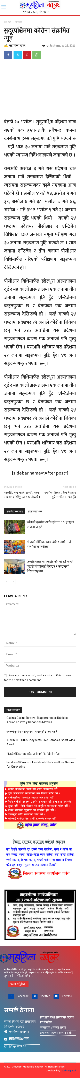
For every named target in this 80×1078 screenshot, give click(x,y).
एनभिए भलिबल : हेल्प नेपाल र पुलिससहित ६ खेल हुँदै (60, 495)
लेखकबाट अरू (35, 511)
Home (7, 22)
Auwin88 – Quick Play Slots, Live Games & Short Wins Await (41, 742)
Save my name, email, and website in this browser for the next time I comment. (38, 678)
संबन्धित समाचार (15, 511)
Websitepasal (69, 1071)
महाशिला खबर (17, 46)
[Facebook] (8, 55)
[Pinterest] (27, 55)
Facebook (23, 996)
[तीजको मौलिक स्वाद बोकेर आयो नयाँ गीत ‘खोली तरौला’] (14, 547)
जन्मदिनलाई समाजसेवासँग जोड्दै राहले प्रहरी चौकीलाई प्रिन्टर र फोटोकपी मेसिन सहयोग (50, 566)
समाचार (18, 22)
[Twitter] (18, 55)
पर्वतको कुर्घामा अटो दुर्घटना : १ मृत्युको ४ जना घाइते (32, 731)
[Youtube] (56, 996)
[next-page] (13, 581)
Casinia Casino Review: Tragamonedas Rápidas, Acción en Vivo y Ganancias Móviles (37, 720)
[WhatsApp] (36, 55)
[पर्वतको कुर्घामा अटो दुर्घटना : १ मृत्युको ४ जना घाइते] (14, 527)
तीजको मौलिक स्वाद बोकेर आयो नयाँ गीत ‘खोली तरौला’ (33, 753)
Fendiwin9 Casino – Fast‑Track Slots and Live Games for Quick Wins (40, 764)
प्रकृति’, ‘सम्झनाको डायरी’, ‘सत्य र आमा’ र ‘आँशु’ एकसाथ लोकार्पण (22, 495)
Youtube (67, 996)
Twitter (45, 996)
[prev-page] (6, 581)
